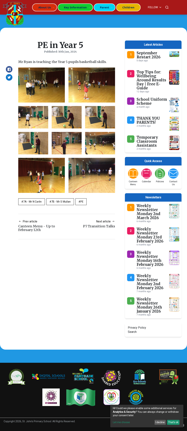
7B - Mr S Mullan (61, 201)
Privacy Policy (137, 327)
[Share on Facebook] (9, 69)
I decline (160, 422)
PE (82, 201)
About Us (44, 7)
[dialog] (146, 416)
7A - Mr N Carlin (32, 201)
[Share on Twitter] (9, 77)
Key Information (75, 7)
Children (128, 7)
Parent (104, 7)
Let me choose (121, 422)
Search (132, 332)
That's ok (173, 422)
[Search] (167, 7)
